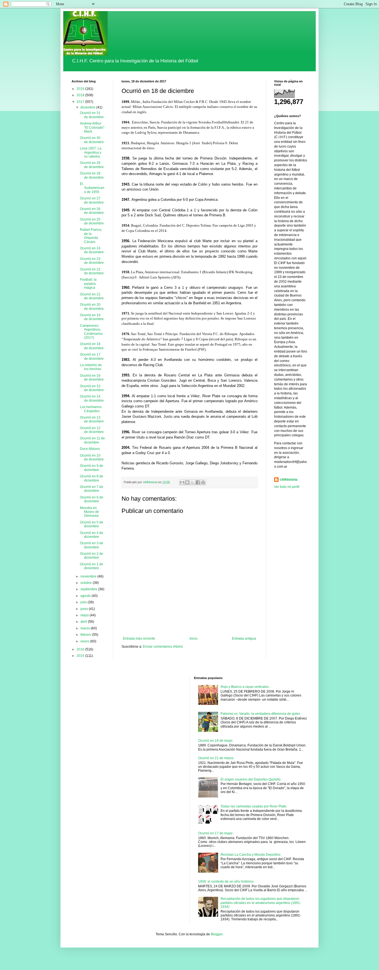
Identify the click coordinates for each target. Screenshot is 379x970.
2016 (81, 649)
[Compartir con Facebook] (198, 482)
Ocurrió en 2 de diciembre (91, 555)
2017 (81, 102)
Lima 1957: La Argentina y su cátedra (91, 152)
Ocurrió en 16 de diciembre (92, 377)
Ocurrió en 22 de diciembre (92, 271)
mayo (85, 615)
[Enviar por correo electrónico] (182, 482)
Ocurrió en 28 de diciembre (92, 175)
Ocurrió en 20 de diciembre (92, 306)
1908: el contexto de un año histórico (226, 881)
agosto (86, 596)
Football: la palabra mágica (88, 284)
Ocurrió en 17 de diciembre (92, 356)
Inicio (194, 638)
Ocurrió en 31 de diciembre (92, 115)
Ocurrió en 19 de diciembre (92, 317)
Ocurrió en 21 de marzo (216, 758)
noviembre (88, 576)
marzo (85, 628)
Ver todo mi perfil (286, 487)
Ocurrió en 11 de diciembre (92, 440)
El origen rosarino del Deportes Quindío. (251, 779)
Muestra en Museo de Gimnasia (89, 512)
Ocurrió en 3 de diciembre (91, 545)
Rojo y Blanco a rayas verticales (245, 687)
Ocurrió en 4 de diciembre (91, 535)
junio (84, 609)
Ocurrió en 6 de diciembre (91, 499)
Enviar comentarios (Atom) (163, 647)
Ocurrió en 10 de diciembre (92, 457)
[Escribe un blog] (187, 482)
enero (85, 641)
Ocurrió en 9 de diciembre (91, 468)
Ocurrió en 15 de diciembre (92, 388)
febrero (86, 635)
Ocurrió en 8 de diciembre (91, 478)
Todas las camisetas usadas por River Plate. (254, 806)
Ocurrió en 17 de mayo (215, 833)
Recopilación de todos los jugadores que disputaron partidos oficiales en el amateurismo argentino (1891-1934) (261, 903)
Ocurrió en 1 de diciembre (91, 566)
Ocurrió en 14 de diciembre (92, 398)
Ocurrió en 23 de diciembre (92, 261)
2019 (81, 89)
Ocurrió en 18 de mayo (215, 741)
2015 (81, 656)
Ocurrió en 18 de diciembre (92, 346)
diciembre (88, 107)
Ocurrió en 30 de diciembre (92, 140)
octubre (86, 583)
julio (84, 602)
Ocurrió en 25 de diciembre (92, 221)
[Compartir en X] (192, 482)
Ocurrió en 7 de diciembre (91, 489)
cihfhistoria (288, 480)
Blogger (217, 934)
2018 (81, 95)
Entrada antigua (244, 638)
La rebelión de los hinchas (91, 367)
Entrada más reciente (139, 638)
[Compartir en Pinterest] (203, 482)
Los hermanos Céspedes (91, 409)
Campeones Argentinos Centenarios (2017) (91, 332)
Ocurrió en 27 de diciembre (92, 200)
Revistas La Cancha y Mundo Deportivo (251, 855)
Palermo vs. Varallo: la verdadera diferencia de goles (260, 714)
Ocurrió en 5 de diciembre (91, 524)
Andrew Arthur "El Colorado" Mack (92, 127)
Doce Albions (90, 449)
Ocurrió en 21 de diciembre (92, 296)
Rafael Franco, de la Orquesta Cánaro (91, 236)
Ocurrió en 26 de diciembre (92, 211)
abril (84, 622)
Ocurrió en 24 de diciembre (92, 250)
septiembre (89, 589)
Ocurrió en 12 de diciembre (92, 430)
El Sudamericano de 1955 (92, 188)
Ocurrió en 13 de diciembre (92, 419)
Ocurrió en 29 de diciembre (92, 165)
